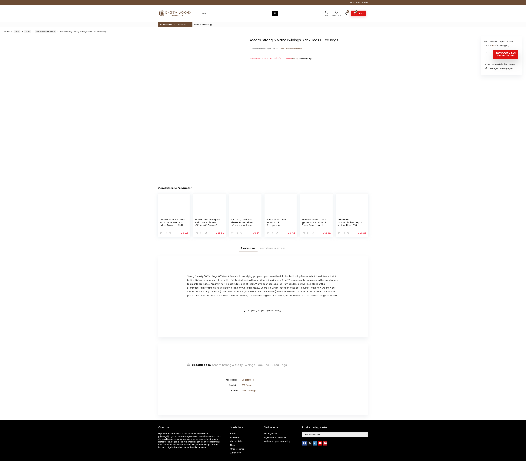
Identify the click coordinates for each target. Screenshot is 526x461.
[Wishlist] (336, 12)
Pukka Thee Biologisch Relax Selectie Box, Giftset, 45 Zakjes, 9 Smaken (207, 223)
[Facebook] (304, 443)
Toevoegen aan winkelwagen (506, 54)
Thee (27, 31)
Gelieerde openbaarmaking (277, 441)
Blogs (232, 445)
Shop (17, 31)
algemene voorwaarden (275, 437)
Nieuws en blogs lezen (359, 2)
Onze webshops (237, 449)
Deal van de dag (203, 24)
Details (295, 58)
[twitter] (309, 443)
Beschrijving (248, 248)
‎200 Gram (246, 385)
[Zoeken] (275, 13)
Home (7, 31)
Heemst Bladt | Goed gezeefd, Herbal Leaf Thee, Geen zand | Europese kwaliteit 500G (314, 225)
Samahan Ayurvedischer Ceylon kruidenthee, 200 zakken (350, 223)
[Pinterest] (325, 443)
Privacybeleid (270, 433)
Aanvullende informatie (272, 248)
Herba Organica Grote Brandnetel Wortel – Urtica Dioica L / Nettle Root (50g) (172, 223)
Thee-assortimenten (45, 31)
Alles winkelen (236, 441)
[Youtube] (320, 443)
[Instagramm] (315, 443)
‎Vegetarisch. (248, 379)
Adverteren (235, 452)
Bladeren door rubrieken (173, 24)
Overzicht (235, 437)
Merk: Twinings (249, 390)
